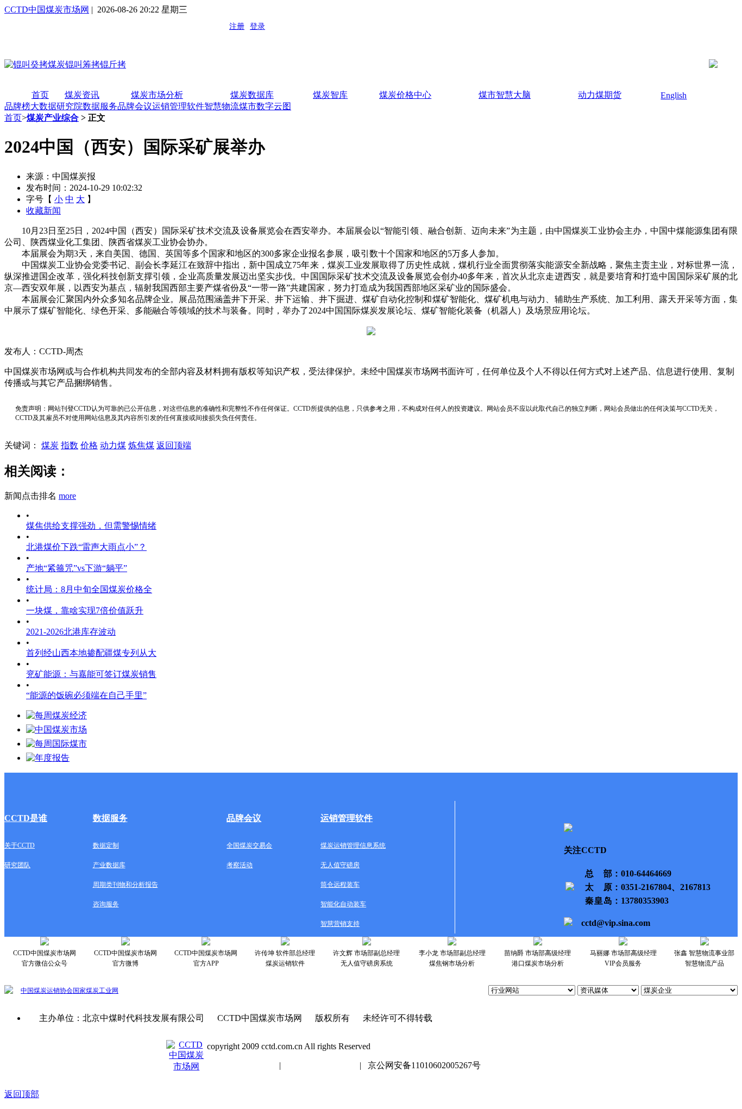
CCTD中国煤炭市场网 (46, 9)
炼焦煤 (141, 445)
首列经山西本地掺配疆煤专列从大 (91, 652)
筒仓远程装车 (340, 884)
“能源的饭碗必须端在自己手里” (86, 695)
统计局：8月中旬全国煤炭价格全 (89, 589)
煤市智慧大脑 (505, 94)
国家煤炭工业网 (95, 990)
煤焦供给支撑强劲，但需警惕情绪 (91, 525)
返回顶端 (173, 445)
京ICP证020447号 (320, 1065)
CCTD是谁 (25, 818)
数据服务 (100, 106)
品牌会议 (134, 106)
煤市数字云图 (265, 106)
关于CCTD (19, 845)
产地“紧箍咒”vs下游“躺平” (76, 568)
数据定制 (106, 845)
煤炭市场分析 (157, 94)
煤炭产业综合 (53, 117)
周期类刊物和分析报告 (125, 884)
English (674, 95)
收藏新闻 (43, 210)
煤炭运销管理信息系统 (353, 845)
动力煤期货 (599, 94)
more (67, 495)
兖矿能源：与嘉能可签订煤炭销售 (91, 674)
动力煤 (113, 445)
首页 (40, 94)
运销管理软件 (178, 106)
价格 (89, 445)
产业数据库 (109, 865)
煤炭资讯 (82, 94)
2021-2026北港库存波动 (71, 631)
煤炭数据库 (252, 94)
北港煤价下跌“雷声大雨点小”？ (86, 547)
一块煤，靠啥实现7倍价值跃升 (84, 610)
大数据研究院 (56, 106)
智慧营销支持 (340, 924)
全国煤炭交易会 (249, 845)
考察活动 (240, 865)
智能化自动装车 (343, 904)
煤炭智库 (330, 94)
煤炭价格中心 (405, 94)
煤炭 (50, 445)
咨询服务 (106, 904)
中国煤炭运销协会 (47, 990)
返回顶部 (21, 1094)
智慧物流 (221, 106)
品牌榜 (17, 106)
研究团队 (17, 865)
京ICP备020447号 (240, 1065)
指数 (69, 445)
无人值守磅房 (340, 865)
